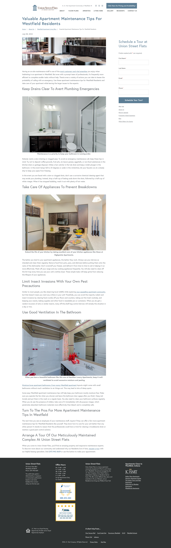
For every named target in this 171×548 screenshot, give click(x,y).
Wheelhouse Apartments (132, 488)
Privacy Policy (94, 542)
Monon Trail (89, 537)
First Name (122, 58)
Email (120, 78)
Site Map (103, 542)
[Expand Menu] (65, 11)
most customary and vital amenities (73, 71)
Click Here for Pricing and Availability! (121, 6)
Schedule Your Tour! (134, 100)
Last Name (122, 68)
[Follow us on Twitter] (99, 6)
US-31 (123, 533)
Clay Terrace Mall (90, 533)
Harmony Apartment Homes (133, 478)
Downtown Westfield (114, 533)
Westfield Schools (132, 533)
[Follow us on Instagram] (102, 6)
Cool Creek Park (101, 533)
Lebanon (96, 537)
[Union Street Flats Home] (45, 8)
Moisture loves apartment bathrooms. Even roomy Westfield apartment (49, 385)
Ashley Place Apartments (132, 476)
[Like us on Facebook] (96, 6)
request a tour (94, 448)
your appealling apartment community (90, 292)
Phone (121, 88)
